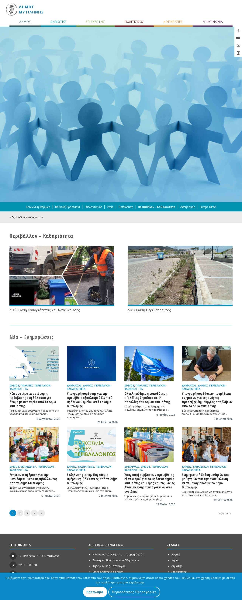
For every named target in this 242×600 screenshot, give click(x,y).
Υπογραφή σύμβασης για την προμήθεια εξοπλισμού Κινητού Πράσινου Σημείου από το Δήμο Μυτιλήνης (89, 399)
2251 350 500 (27, 565)
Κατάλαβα (95, 592)
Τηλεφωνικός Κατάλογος (109, 566)
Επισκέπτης (179, 572)
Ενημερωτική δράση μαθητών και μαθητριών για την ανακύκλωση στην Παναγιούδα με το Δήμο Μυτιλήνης (205, 480)
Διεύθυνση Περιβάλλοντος (149, 310)
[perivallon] (180, 276)
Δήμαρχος (74, 385)
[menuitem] (25, 21)
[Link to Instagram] (238, 53)
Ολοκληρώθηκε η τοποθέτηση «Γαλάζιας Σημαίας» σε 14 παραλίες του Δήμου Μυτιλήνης (147, 397)
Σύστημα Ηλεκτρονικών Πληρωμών (115, 560)
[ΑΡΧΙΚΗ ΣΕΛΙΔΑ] (24, 9)
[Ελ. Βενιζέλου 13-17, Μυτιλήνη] (13, 556)
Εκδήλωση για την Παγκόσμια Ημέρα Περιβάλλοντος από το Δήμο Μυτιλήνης (92, 478)
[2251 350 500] (13, 565)
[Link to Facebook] (238, 30)
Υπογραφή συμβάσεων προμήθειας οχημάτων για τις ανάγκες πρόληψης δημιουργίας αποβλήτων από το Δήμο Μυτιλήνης (207, 399)
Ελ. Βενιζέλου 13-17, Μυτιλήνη (39, 556)
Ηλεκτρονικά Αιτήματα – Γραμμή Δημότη (118, 554)
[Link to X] (238, 45)
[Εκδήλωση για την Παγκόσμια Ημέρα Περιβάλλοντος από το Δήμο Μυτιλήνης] (91, 444)
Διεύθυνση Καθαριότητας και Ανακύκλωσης (44, 310)
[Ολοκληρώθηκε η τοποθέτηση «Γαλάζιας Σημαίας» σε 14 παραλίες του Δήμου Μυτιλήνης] (149, 363)
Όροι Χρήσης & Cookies (107, 572)
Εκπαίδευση (28, 466)
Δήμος (14, 385)
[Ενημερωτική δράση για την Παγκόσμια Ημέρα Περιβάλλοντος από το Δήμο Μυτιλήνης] (34, 444)
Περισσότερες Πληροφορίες (134, 592)
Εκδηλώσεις (86, 466)
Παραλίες (27, 385)
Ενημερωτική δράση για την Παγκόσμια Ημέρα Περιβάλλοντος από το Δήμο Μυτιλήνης (33, 478)
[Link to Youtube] (238, 38)
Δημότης (176, 566)
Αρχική (175, 554)
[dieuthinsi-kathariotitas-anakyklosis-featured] (61, 276)
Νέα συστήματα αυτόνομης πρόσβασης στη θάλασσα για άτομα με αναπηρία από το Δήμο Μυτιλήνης (32, 399)
